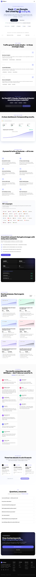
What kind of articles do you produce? (8, 511)
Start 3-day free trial (17, 546)
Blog (19, 565)
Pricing (14, 565)
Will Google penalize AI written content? (9, 508)
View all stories (31, 296)
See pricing (18, 549)
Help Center (26, 563)
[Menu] (34, 1)
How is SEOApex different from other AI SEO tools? (11, 522)
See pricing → (22, 20)
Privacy (32, 563)
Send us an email (25, 493)
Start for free (14, 20)
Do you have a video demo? (6, 501)
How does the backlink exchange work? (9, 504)
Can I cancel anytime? (5, 515)
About (20, 563)
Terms (32, 565)
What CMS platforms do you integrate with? (9, 518)
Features (14, 563)
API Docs (26, 565)
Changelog (26, 568)
